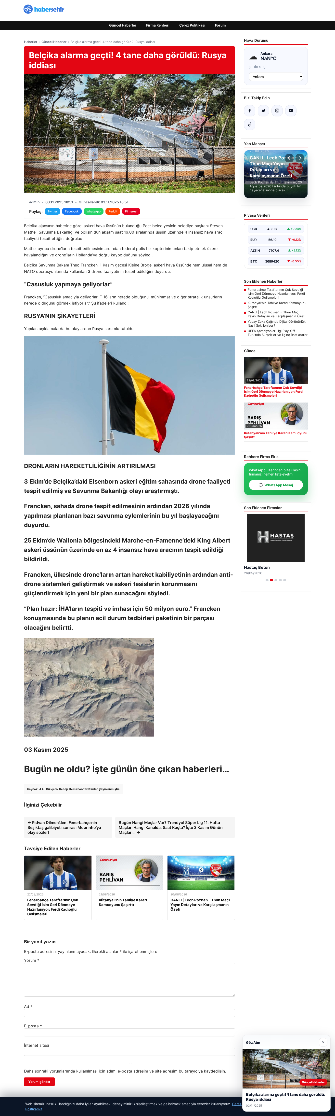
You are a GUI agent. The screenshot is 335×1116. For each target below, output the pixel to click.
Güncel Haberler (122, 25)
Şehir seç (257, 67)
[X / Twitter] (263, 110)
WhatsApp (94, 211)
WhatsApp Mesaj (276, 485)
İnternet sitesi (36, 1045)
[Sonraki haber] (300, 158)
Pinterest (131, 211)
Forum (220, 25)
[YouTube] (290, 110)
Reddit (112, 211)
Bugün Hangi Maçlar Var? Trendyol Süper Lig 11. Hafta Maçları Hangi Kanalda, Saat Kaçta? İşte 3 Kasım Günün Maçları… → (171, 827)
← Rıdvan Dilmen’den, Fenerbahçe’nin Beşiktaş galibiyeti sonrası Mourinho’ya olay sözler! (64, 827)
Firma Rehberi (157, 25)
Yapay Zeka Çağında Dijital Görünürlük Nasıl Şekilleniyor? (277, 323)
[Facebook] (249, 110)
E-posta (33, 1025)
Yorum (31, 960)
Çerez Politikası (192, 25)
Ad (28, 1006)
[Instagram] (277, 110)
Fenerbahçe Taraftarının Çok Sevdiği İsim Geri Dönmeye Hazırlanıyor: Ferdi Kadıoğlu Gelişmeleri (276, 293)
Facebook (72, 211)
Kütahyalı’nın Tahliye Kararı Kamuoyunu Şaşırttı (277, 305)
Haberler (30, 42)
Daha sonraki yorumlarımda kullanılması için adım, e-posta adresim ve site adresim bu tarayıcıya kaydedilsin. (125, 1071)
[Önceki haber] (289, 158)
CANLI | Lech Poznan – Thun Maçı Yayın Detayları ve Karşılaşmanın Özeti (276, 314)
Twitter (52, 211)
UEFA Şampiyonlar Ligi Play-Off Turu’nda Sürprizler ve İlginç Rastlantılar (278, 333)
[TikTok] (249, 124)
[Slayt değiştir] (267, 580)
